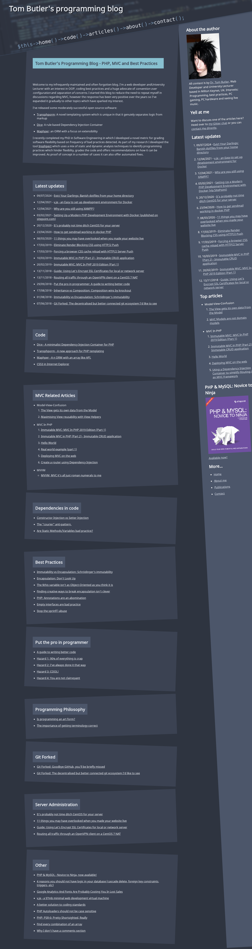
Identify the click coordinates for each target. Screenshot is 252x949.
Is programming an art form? (56, 719)
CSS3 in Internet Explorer (53, 364)
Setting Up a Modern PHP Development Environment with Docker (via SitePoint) (222, 186)
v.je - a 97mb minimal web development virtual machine (73, 898)
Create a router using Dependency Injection (69, 462)
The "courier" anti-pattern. (54, 524)
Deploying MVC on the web (58, 456)
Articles (101, 32)
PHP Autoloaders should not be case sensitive (66, 911)
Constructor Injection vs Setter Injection (63, 518)
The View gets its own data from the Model (69, 410)
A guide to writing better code (56, 652)
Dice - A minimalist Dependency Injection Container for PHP (75, 344)
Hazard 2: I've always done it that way (61, 665)
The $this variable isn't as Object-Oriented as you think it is (75, 585)
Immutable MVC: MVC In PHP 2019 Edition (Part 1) (86, 264)
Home (45, 42)
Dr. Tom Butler (219, 82)
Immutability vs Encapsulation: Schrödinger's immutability (92, 297)
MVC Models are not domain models (228, 320)
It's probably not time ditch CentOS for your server (87, 225)
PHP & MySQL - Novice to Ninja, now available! (67, 875)
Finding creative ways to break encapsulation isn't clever (73, 591)
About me (220, 480)
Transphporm (46, 114)
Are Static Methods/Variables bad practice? (65, 531)
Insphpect (45, 146)
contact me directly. (204, 128)
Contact (165, 21)
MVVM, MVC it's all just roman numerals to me (71, 475)
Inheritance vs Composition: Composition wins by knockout (92, 290)
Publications (222, 487)
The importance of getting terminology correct (67, 725)
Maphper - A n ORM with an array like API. (64, 357)
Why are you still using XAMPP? (74, 209)
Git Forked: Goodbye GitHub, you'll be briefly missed (71, 767)
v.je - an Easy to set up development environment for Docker (93, 202)
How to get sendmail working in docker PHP (82, 232)
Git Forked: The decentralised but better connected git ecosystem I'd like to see (105, 303)
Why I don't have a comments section (61, 931)
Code (70, 37)
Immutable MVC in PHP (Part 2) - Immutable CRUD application (94, 258)
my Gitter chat (217, 123)
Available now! (218, 457)
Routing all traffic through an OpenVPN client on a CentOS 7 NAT (96, 277)
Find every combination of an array (59, 924)
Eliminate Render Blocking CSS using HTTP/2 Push (86, 245)
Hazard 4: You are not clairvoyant (58, 678)
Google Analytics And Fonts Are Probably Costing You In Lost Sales (80, 892)
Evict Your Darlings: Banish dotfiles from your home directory (94, 196)
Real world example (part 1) (59, 449)
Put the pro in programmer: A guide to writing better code (92, 284)
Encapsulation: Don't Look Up (56, 578)
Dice (40, 125)
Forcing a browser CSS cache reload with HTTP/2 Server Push (93, 251)
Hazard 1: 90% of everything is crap (60, 658)
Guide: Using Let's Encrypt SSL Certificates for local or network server (99, 271)
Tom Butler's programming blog (66, 8)
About (133, 26)
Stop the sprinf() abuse (52, 611)
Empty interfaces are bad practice (59, 604)
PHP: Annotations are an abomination (61, 598)
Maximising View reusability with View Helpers (71, 417)
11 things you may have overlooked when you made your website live (99, 238)
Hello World (48, 443)
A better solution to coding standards (61, 905)
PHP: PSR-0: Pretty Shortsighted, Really (62, 918)
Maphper (43, 131)
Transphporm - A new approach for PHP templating (70, 351)
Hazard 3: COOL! (48, 671)
